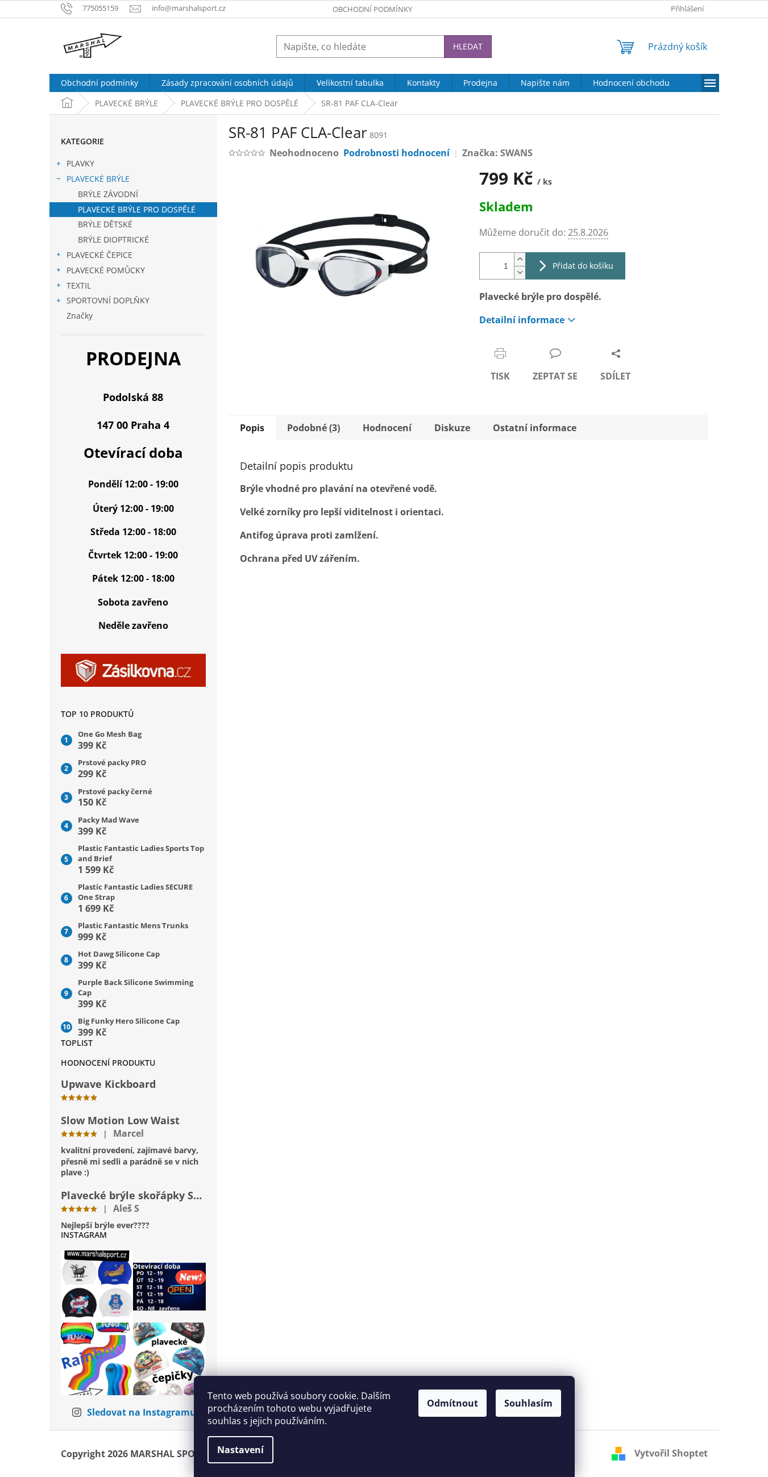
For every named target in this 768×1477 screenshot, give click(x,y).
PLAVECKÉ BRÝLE (98, 178)
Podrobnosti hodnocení (396, 153)
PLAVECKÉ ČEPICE (99, 254)
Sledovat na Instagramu (141, 1412)
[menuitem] (99, 83)
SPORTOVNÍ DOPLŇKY (108, 300)
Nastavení (240, 1449)
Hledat (468, 46)
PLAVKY (80, 163)
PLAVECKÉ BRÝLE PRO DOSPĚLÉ (137, 209)
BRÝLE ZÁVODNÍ (108, 194)
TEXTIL (79, 285)
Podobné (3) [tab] (313, 428)
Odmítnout (452, 1403)
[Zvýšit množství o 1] (519, 259)
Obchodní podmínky (372, 9)
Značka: (497, 153)
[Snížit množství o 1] (519, 272)
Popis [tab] (252, 428)
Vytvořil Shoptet (671, 1453)
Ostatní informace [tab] (534, 428)
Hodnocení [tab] (387, 428)
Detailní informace (521, 320)
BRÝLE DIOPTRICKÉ (113, 239)
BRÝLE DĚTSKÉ (105, 224)
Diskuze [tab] (452, 428)
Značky (80, 315)
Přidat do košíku (583, 265)
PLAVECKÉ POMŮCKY (106, 270)
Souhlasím (528, 1403)
